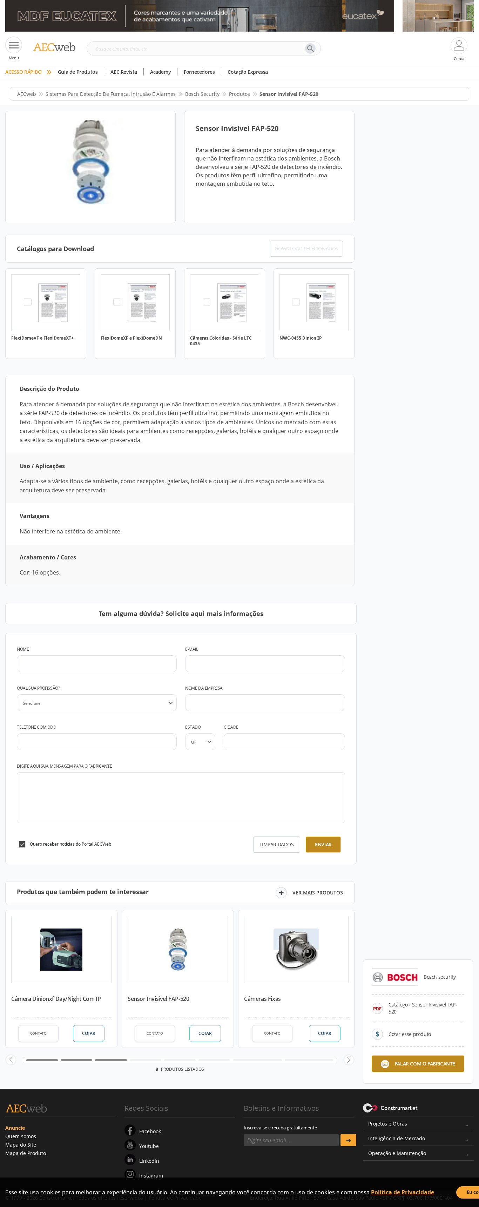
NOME (23, 649)
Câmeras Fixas (262, 999)
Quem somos (20, 1136)
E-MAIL (191, 649)
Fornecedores (199, 71)
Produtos (239, 94)
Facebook (150, 1131)
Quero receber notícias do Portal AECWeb (70, 844)
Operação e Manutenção (397, 1153)
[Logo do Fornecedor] (395, 977)
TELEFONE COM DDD (36, 727)
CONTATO (38, 1033)
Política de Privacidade (402, 1192)
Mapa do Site (20, 1144)
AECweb (26, 94)
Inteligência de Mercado (396, 1138)
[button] (10, 1059)
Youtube (149, 1146)
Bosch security (202, 94)
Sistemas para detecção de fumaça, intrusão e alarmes (111, 94)
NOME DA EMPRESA (204, 688)
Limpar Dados (276, 844)
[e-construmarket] (390, 1107)
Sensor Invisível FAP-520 (158, 999)
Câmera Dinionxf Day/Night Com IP (56, 999)
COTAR (88, 1033)
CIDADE (231, 727)
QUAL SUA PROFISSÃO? (38, 688)
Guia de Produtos (78, 71)
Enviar (323, 844)
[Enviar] (348, 1140)
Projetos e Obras (387, 1123)
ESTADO (193, 727)
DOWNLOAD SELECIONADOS (306, 248)
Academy (160, 71)
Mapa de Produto (25, 1153)
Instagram (151, 1175)
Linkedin (149, 1160)
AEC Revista (123, 71)
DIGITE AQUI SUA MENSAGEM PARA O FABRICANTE (64, 766)
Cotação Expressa (248, 71)
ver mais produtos (317, 892)
